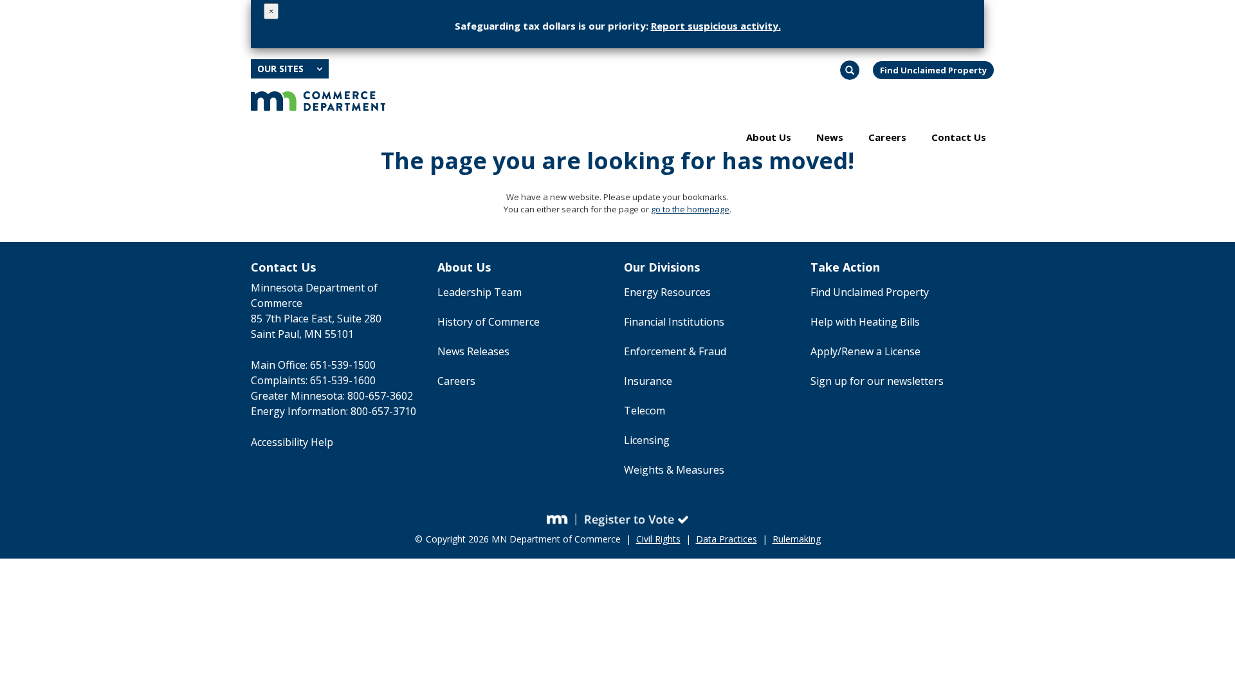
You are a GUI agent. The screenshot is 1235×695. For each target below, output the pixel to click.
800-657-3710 (383, 411)
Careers (456, 381)
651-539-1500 (343, 365)
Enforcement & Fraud (675, 351)
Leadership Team (479, 292)
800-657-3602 (380, 396)
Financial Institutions (674, 322)
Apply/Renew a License (865, 351)
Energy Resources (667, 292)
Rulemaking (797, 539)
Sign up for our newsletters (877, 381)
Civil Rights (658, 539)
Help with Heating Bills (865, 322)
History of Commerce (488, 322)
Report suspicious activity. (716, 25)
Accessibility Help (292, 442)
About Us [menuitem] (768, 137)
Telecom (644, 410)
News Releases (473, 351)
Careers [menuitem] (887, 137)
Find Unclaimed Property (933, 70)
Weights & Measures (674, 470)
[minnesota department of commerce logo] (318, 100)
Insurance (648, 381)
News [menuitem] (829, 137)
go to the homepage (690, 209)
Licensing (647, 440)
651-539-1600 (343, 380)
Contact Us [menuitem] (958, 137)
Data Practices (726, 539)
